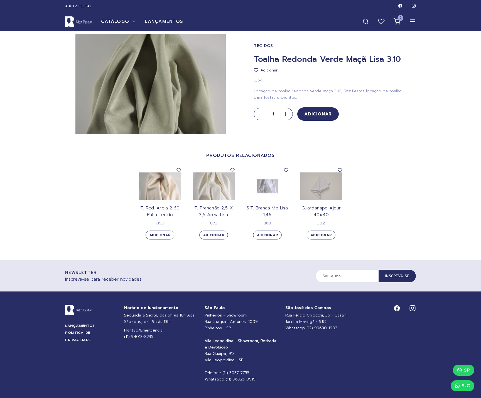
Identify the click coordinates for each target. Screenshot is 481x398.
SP (467, 370)
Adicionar (318, 114)
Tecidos (263, 46)
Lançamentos (164, 21)
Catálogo (115, 21)
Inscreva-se (397, 276)
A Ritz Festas (78, 6)
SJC (466, 385)
